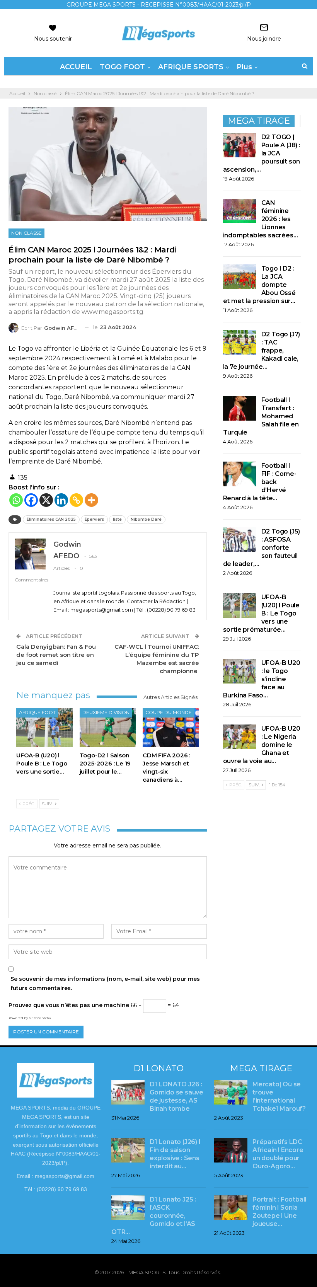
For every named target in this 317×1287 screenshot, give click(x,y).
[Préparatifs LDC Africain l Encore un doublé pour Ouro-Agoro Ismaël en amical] (230, 1150)
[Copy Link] (76, 500)
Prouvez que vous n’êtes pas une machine (69, 1005)
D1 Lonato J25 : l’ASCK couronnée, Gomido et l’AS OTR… (153, 1216)
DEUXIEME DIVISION (106, 712)
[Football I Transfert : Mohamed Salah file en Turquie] (239, 408)
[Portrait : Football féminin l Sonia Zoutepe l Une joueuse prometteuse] (230, 1207)
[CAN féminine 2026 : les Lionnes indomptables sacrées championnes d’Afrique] (239, 211)
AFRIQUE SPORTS (190, 67)
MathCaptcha (40, 1018)
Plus (244, 67)
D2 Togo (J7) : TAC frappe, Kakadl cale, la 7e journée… (261, 350)
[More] (91, 500)
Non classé (26, 233)
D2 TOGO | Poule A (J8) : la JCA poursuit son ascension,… (261, 153)
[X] (46, 500)
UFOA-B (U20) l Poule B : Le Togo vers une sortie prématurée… (261, 613)
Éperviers (94, 519)
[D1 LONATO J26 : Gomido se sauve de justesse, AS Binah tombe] (128, 1092)
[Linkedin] (61, 500)
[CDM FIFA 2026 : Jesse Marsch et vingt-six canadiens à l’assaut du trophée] (171, 727)
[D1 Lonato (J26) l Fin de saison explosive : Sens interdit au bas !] (128, 1150)
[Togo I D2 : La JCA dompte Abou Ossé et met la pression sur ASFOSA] (239, 276)
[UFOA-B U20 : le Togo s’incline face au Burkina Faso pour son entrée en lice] (239, 671)
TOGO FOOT (122, 67)
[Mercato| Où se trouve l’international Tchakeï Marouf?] (230, 1092)
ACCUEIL (76, 67)
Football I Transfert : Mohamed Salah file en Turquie (261, 416)
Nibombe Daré (146, 519)
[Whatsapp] (16, 500)
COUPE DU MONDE (168, 712)
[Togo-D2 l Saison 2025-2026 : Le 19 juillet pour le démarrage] (108, 727)
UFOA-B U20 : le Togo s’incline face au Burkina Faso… (261, 679)
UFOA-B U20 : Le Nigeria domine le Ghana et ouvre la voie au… (261, 745)
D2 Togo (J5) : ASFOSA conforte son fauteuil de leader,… (261, 548)
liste (117, 519)
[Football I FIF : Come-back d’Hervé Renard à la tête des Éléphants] (239, 474)
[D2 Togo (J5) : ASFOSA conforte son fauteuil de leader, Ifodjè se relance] (239, 539)
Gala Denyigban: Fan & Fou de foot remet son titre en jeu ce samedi (56, 655)
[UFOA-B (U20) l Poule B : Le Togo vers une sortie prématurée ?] (44, 727)
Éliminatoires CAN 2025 (51, 519)
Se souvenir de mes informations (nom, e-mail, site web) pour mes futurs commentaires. (105, 983)
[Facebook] (31, 500)
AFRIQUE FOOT (37, 712)
